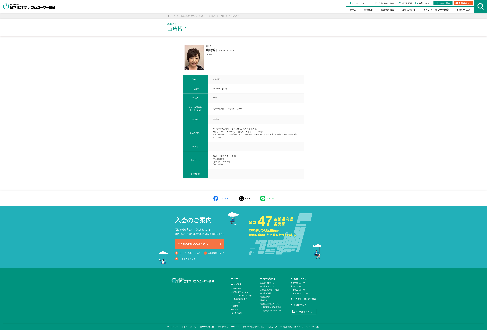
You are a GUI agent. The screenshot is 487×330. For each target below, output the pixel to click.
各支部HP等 (407, 3)
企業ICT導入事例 (240, 299)
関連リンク (272, 327)
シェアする (224, 198)
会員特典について (216, 253)
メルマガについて (187, 259)
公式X (247, 198)
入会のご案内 (444, 3)
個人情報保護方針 (207, 327)
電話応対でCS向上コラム (273, 311)
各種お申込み (463, 9)
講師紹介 (263, 300)
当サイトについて (189, 327)
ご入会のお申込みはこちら (193, 244)
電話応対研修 (265, 297)
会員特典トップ (465, 3)
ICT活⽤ (368, 9)
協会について (409, 9)
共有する (270, 198)
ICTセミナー (236, 289)
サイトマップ (172, 327)
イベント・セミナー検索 (436, 9)
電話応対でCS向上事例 (272, 307)
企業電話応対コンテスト (270, 290)
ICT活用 (237, 284)
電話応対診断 (265, 293)
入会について (296, 286)
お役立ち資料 (236, 313)
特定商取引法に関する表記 (253, 327)
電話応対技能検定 (267, 283)
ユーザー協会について (189, 253)
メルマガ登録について (300, 293)
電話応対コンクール (268, 286)
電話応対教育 (387, 9)
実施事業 (234, 306)
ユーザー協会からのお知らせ (383, 3)
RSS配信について (304, 312)
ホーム (353, 9)
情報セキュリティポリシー (228, 327)
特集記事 (234, 309)
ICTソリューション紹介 (243, 296)
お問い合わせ (424, 3)
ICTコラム (238, 303)
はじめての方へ (358, 3)
